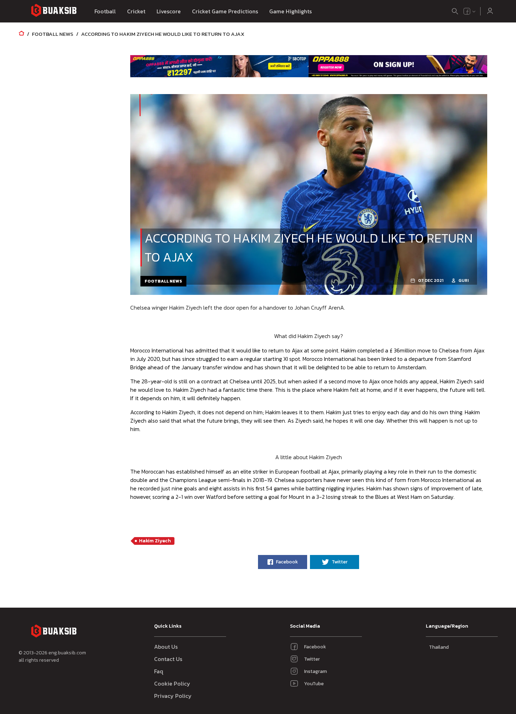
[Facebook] (467, 11)
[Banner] (219, 66)
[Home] (21, 34)
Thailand (439, 647)
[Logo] (54, 11)
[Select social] (469, 11)
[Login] (490, 11)
